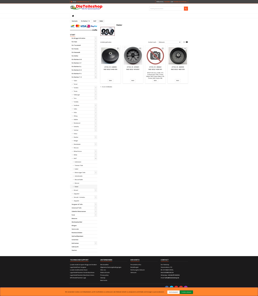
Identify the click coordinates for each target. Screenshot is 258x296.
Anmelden (167, 2)
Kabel (76, 169)
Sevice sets (75, 229)
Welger (76, 141)
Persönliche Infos (136, 265)
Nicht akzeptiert (173, 292)
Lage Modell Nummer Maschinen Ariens (82, 275)
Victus (75, 134)
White (75, 155)
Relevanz (170, 42)
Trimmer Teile (79, 165)
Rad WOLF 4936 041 (155, 69)
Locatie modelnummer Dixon (78, 270)
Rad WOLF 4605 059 (178, 69)
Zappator (76, 194)
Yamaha (76, 126)
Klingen (74, 225)
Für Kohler (75, 56)
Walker (76, 119)
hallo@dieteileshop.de (82, 2)
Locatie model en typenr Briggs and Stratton (83, 265)
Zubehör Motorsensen (79, 211)
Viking (75, 116)
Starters (74, 250)
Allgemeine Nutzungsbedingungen (110, 267)
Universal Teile (76, 208)
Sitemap (102, 278)
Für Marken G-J (76, 66)
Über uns (103, 270)
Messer (77, 183)
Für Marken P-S (76, 73)
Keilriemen (78, 162)
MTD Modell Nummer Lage (78, 278)
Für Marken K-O (77, 70)
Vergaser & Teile (77, 204)
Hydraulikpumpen (77, 236)
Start (72, 35)
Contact (165, 260)
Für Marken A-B (77, 59)
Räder (76, 187)
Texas (75, 91)
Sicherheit (75, 240)
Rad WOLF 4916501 (132, 69)
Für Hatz (74, 42)
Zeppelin (76, 201)
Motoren (74, 218)
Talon (75, 80)
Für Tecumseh (76, 45)
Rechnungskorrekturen (138, 270)
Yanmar (76, 130)
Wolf (75, 158)
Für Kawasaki (76, 52)
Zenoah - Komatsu (79, 197)
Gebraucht (75, 247)
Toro (75, 98)
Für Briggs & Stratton (78, 38)
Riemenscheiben (77, 232)
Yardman (76, 105)
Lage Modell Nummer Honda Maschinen (82, 272)
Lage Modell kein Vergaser (78, 267)
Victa (75, 112)
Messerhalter (79, 179)
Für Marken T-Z (77, 77)
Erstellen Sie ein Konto (180, 2)
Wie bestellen (104, 265)
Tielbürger (77, 95)
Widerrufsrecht (105, 272)
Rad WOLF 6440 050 (110, 69)
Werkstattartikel (77, 222)
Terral (75, 84)
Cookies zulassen (186, 292)
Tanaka (76, 88)
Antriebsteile (78, 176)
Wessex (76, 148)
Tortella (76, 102)
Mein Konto (103, 280)
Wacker (76, 137)
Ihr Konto (135, 260)
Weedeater (77, 144)
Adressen (133, 272)
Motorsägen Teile (80, 172)
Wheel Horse (78, 151)
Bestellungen (135, 267)
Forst (73, 215)
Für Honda (75, 49)
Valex (75, 109)
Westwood (77, 123)
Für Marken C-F (76, 63)
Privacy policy (104, 275)
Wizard (76, 190)
